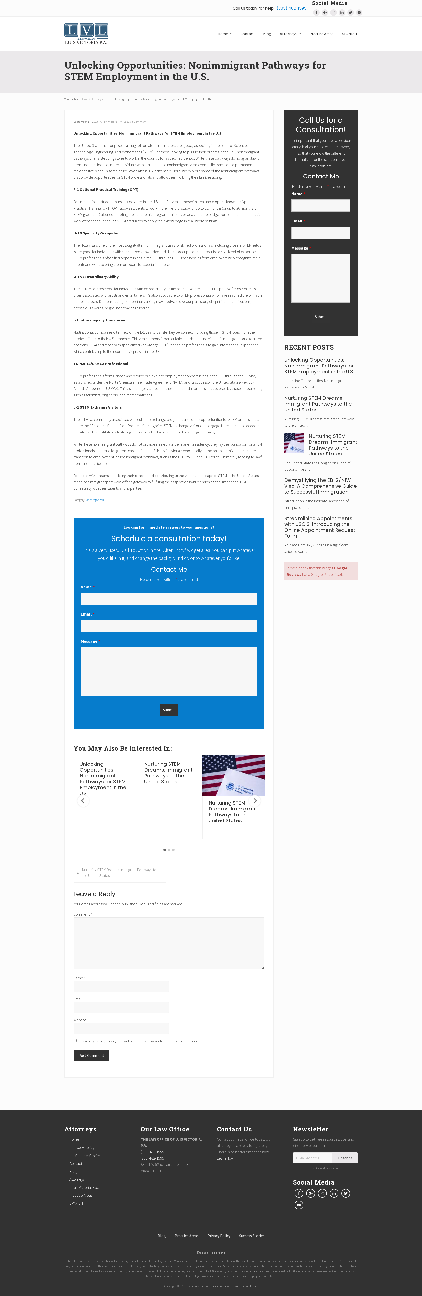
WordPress (241, 1286)
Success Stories (87, 1155)
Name (88, 587)
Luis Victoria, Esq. (85, 1187)
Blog (73, 1171)
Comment (83, 914)
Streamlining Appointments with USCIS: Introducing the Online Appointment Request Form (319, 527)
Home (74, 1139)
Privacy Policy (83, 1147)
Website (80, 1020)
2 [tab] (169, 850)
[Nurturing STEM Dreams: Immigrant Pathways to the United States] (233, 775)
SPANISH (76, 1203)
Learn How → (227, 1158)
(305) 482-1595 (291, 8)
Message (90, 641)
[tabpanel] (105, 797)
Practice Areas (80, 1195)
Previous (83, 801)
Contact (75, 1163)
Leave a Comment (135, 121)
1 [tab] (164, 850)
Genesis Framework (221, 1286)
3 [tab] (173, 850)
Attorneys (76, 1179)
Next (255, 801)
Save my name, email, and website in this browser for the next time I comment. (142, 1041)
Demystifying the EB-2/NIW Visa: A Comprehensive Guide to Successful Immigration (320, 486)
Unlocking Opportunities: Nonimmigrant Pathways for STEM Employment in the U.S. (103, 779)
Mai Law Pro (196, 1286)
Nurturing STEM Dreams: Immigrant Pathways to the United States (168, 773)
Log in (254, 1286)
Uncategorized (95, 500)
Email (88, 614)
